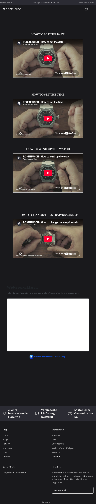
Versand (56, 457)
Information (58, 430)
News (5, 452)
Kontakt (6, 457)
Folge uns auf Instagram (14, 472)
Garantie (56, 452)
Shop (5, 430)
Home (5, 435)
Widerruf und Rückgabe (63, 448)
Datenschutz (58, 444)
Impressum (57, 435)
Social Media (8, 467)
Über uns (7, 448)
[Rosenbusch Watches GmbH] (13, 9)
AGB (54, 439)
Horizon (6, 444)
